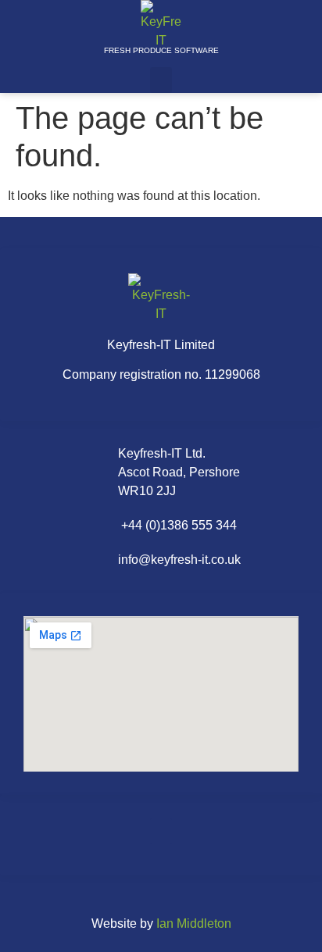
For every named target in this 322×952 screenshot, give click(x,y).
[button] (161, 80)
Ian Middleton (193, 923)
